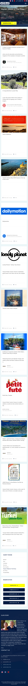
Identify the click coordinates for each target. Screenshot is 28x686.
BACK (5, 14)
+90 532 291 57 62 (13, 598)
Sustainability (6, 572)
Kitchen (4, 559)
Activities (5, 563)
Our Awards (5, 567)
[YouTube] (14, 1)
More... (2, 648)
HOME (2, 17)
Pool (4, 561)
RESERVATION (7, 23)
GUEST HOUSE (9, 17)
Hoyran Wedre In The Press (9, 568)
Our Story (5, 570)
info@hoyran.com (13, 589)
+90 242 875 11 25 (13, 594)
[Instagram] (10, 1)
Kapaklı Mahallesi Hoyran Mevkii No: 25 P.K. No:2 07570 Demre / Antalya (13, 656)
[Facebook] (12, 1)
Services (5, 565)
